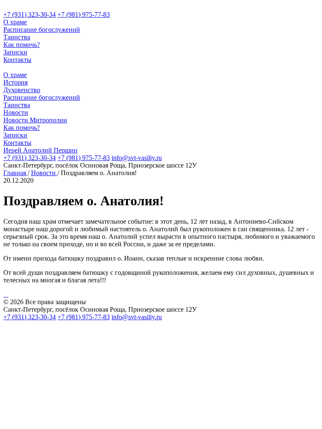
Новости (15, 112)
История (15, 82)
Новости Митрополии (35, 120)
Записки (15, 52)
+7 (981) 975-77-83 (83, 14)
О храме (15, 22)
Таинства (16, 37)
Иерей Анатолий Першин (40, 150)
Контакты (17, 59)
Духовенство (21, 89)
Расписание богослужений (41, 29)
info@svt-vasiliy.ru (137, 157)
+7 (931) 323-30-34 (29, 14)
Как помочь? (21, 44)
